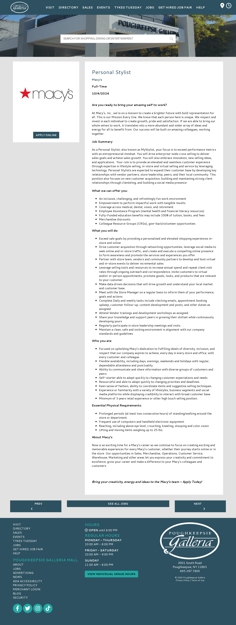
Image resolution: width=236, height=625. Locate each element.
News (17, 577)
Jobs (17, 545)
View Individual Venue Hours (111, 574)
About (18, 564)
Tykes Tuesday (25, 541)
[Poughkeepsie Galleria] (190, 540)
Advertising (23, 573)
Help (16, 553)
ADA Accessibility (27, 581)
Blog (17, 593)
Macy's (97, 79)
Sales (17, 532)
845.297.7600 (190, 571)
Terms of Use (197, 580)
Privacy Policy (25, 585)
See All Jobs (118, 504)
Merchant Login (26, 589)
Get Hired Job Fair (28, 549)
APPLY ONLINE (46, 135)
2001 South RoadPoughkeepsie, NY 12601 (190, 565)
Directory (21, 528)
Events (19, 537)
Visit (17, 524)
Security (20, 597)
